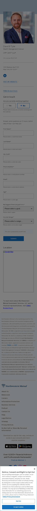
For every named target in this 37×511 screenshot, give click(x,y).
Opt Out (18, 501)
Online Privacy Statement (11, 497)
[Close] (34, 469)
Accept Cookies (19, 507)
